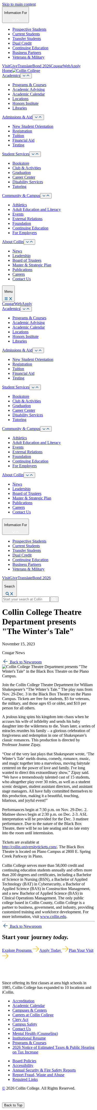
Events (18, 214)
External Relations (27, 219)
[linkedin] (28, 1100)
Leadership (21, 255)
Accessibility (22, 1065)
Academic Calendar (28, 94)
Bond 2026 (41, 66)
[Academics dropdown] (26, 75)
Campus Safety (24, 1024)
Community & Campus (21, 195)
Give (14, 66)
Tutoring (19, 186)
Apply (75, 66)
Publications (22, 269)
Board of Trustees (26, 260)
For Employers (24, 233)
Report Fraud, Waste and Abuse (38, 1075)
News (17, 251)
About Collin (13, 242)
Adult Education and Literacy (36, 209)
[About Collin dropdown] (29, 242)
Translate (25, 66)
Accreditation (23, 1001)
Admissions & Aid (17, 117)
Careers (18, 274)
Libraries (19, 108)
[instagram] (16, 1100)
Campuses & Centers (29, 1010)
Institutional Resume (29, 1038)
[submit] (54, 599)
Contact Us (21, 279)
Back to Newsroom (25, 662)
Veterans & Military (28, 57)
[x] (9, 1100)
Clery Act (20, 1019)
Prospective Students (29, 29)
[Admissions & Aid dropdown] (38, 117)
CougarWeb (60, 66)
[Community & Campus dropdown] (46, 196)
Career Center (23, 177)
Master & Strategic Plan (31, 265)
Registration (22, 131)
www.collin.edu (53, 916)
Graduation (21, 172)
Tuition (18, 135)
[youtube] (22, 1100)
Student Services (15, 154)
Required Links (25, 1079)
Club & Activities (26, 168)
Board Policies (24, 1061)
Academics (11, 75)
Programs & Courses (29, 85)
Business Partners (26, 52)
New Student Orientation (32, 126)
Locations (20, 99)
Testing (18, 145)
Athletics (19, 205)
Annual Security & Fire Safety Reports (44, 1070)
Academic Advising (28, 89)
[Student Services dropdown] (35, 154)
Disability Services (27, 182)
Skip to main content (19, 4)
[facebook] (4, 1100)
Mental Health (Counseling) (35, 1033)
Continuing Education (30, 48)
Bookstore (20, 163)
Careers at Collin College (33, 1015)
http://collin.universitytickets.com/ (29, 847)
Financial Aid (23, 140)
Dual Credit (22, 43)
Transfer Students (26, 38)
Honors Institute (25, 103)
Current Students (26, 34)
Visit (6, 66)
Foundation (21, 223)
